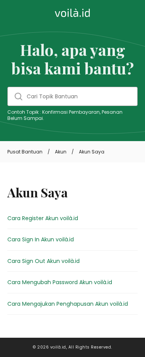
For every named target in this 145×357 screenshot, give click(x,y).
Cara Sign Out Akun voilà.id (43, 261)
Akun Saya (91, 151)
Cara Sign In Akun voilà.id (40, 239)
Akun (61, 151)
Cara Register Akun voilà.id (42, 218)
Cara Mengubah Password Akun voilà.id (59, 282)
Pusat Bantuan (25, 151)
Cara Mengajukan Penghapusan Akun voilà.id (67, 304)
